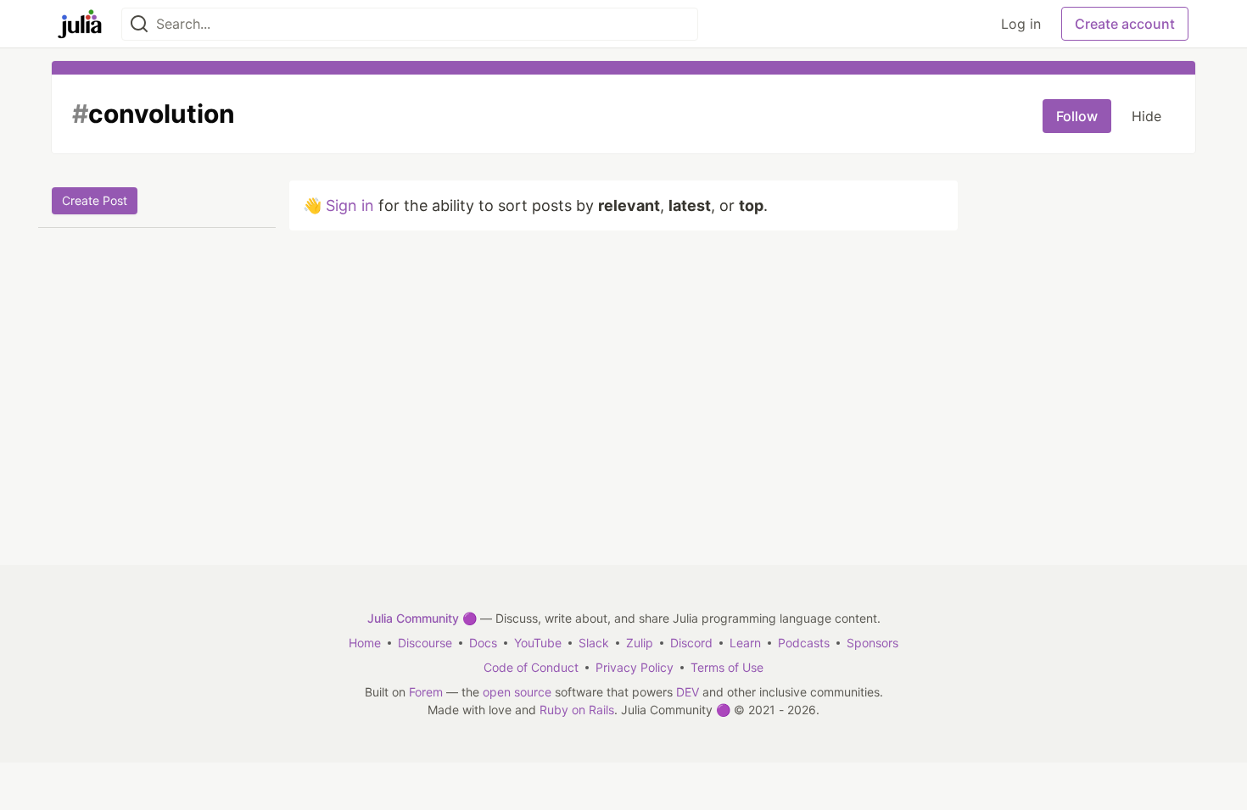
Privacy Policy (635, 667)
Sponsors (872, 642)
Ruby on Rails (577, 709)
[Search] (139, 24)
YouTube (538, 642)
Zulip (639, 642)
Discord (691, 642)
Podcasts (804, 642)
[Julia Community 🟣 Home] (80, 24)
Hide (1146, 116)
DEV (687, 692)
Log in (1021, 23)
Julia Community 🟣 (422, 618)
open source (517, 692)
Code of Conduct (531, 667)
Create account (1125, 23)
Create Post (94, 200)
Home (365, 642)
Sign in (350, 205)
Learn (745, 642)
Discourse (425, 642)
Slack (594, 642)
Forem (426, 692)
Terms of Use (727, 667)
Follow (1077, 116)
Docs (483, 642)
